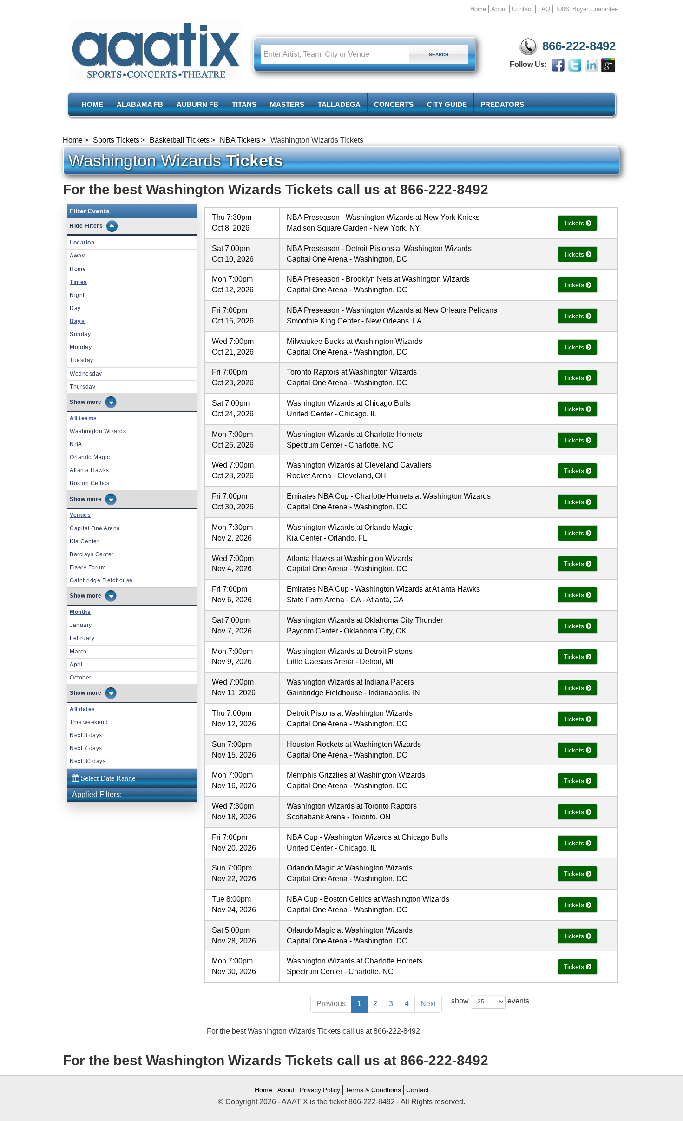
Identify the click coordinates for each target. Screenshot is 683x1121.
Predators (502, 104)
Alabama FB (140, 104)
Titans (244, 104)
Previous (331, 1004)
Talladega (339, 104)
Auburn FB (197, 104)
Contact (522, 9)
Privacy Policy (320, 1090)
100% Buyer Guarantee (586, 9)
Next (428, 1004)
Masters (287, 104)
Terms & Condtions (373, 1090)
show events (490, 1001)
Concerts (394, 104)
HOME (92, 104)
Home (478, 9)
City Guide (447, 104)
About (499, 9)
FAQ (544, 9)
